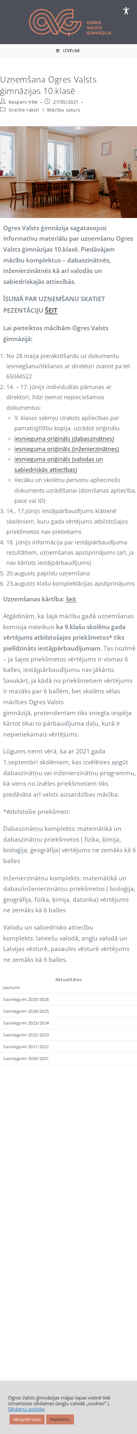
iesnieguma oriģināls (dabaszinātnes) (64, 438)
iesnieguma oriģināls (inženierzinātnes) (66, 449)
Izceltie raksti (24, 110)
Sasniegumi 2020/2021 (26, 1058)
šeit (71, 599)
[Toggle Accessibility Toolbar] (126, 11)
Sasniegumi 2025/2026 (26, 999)
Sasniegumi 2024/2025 (26, 1011)
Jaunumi (11, 987)
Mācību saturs (63, 110)
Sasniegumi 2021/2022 (26, 1046)
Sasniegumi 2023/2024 (26, 1023)
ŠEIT (51, 310)
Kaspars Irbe (23, 102)
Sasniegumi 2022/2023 (26, 1035)
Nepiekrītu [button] (60, 1419)
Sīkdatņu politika (26, 1409)
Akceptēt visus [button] (27, 1419)
